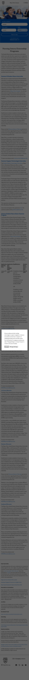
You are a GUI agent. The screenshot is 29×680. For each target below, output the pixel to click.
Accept (6, 346)
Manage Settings (14, 346)
